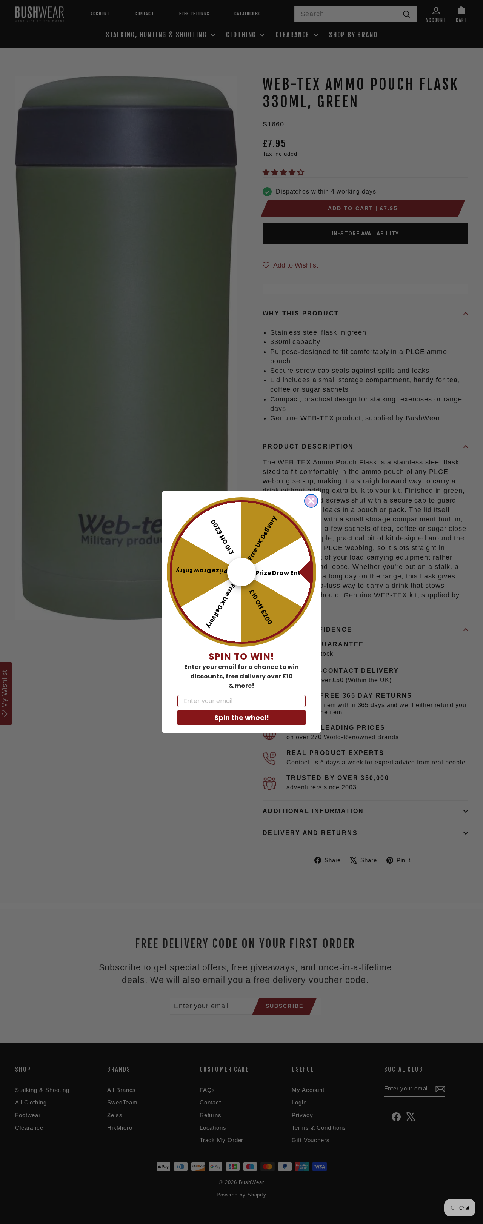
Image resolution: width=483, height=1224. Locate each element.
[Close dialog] (311, 500)
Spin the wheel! (241, 717)
